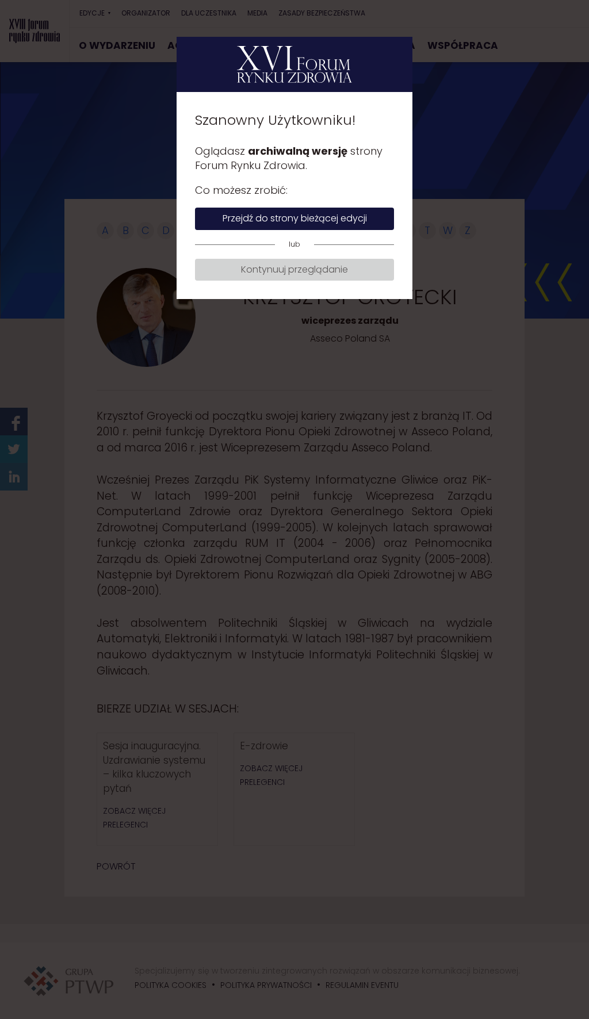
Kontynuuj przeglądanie (294, 269)
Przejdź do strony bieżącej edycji (295, 218)
